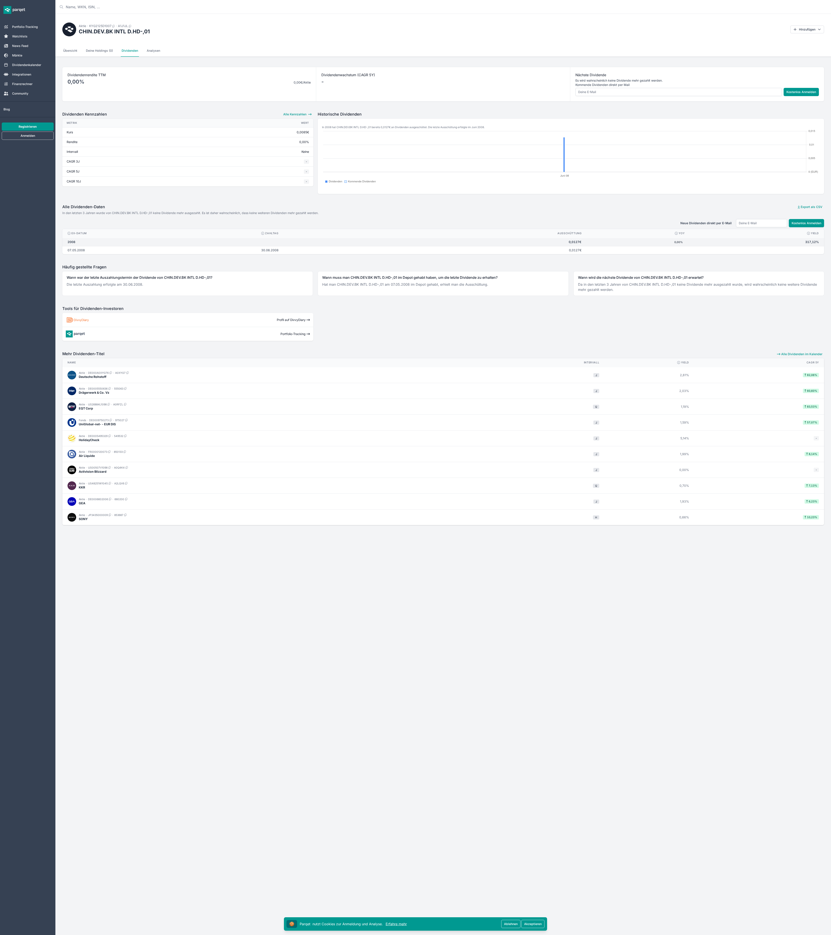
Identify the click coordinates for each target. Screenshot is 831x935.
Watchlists (19, 36)
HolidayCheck (89, 440)
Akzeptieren (533, 924)
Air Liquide (87, 456)
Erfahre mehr (396, 924)
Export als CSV (811, 207)
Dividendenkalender (26, 65)
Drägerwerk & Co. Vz (94, 392)
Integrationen (21, 74)
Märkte (17, 55)
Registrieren (28, 126)
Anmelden (28, 135)
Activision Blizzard (92, 471)
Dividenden (130, 50)
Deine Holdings (99, 50)
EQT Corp (86, 408)
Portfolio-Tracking (25, 27)
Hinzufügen (807, 29)
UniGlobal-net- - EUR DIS (97, 424)
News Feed (20, 46)
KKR (82, 487)
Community (20, 93)
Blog (6, 109)
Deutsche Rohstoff (92, 377)
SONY (83, 519)
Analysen (153, 50)
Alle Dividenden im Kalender (801, 354)
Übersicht (70, 50)
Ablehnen (511, 924)
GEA (82, 503)
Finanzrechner (22, 84)
